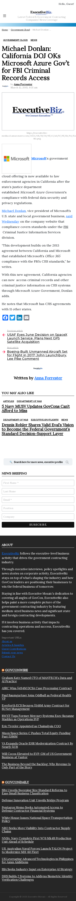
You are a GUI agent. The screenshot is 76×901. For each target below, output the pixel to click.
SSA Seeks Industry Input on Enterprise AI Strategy (37, 869)
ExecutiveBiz (10, 553)
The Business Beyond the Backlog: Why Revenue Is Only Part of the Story (36, 766)
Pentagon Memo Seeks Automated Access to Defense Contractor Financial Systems (32, 809)
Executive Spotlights (45, 419)
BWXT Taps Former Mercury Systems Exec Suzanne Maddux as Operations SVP (38, 717)
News (64, 419)
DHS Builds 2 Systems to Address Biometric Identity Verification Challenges (37, 878)
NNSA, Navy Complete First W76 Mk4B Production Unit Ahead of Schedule (36, 840)
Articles (8, 401)
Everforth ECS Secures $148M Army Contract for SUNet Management (35, 707)
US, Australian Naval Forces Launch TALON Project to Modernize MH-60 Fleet (37, 850)
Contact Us (8, 656)
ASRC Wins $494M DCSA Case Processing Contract (37, 688)
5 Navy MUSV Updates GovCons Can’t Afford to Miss (36, 408)
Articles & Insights (13, 645)
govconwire (16, 670)
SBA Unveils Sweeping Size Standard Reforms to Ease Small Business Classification (34, 792)
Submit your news (12, 652)
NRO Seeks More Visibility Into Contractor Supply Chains (36, 829)
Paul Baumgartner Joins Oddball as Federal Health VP (36, 697)
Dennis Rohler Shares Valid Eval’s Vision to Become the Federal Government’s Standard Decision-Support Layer (38, 429)
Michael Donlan (14, 211)
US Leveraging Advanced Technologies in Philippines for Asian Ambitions (38, 860)
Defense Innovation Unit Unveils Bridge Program (35, 800)
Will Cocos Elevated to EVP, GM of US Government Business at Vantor (37, 755)
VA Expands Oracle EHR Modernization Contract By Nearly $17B (37, 745)
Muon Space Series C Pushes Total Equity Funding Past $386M (36, 734)
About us (7, 641)
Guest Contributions (14, 648)
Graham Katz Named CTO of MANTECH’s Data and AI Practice (37, 679)
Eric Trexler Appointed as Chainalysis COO (31, 726)
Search (67, 462)
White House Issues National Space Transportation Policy (37, 819)
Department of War (29, 401)
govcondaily (17, 782)
